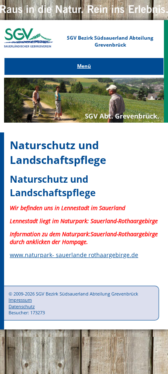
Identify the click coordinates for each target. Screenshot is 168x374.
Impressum (20, 300)
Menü (84, 66)
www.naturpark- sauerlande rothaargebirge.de (74, 255)
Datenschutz (22, 306)
